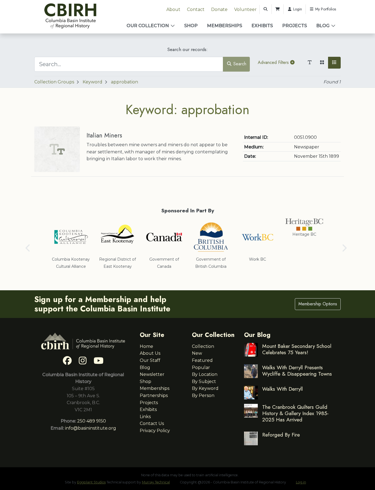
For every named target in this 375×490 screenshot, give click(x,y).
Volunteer (245, 9)
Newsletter (152, 374)
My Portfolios (325, 9)
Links (145, 416)
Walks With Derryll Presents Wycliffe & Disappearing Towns (297, 371)
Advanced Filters (274, 62)
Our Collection (148, 25)
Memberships (224, 25)
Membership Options (317, 304)
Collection (203, 346)
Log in (301, 482)
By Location (204, 374)
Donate (219, 9)
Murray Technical (156, 482)
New (197, 353)
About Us (150, 353)
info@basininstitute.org (90, 428)
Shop (191, 25)
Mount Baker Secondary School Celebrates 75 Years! (296, 349)
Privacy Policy (155, 430)
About (173, 9)
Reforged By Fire (281, 434)
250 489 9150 (91, 421)
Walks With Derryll (282, 389)
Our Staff (150, 360)
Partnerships (154, 395)
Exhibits (262, 25)
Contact (196, 9)
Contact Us (152, 423)
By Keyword (205, 388)
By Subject (204, 381)
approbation (124, 82)
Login (297, 9)
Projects (294, 25)
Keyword (92, 82)
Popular (201, 367)
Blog (322, 25)
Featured (202, 360)
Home (146, 346)
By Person (203, 395)
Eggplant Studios (91, 482)
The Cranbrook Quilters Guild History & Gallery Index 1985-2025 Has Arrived (295, 413)
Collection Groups (54, 82)
